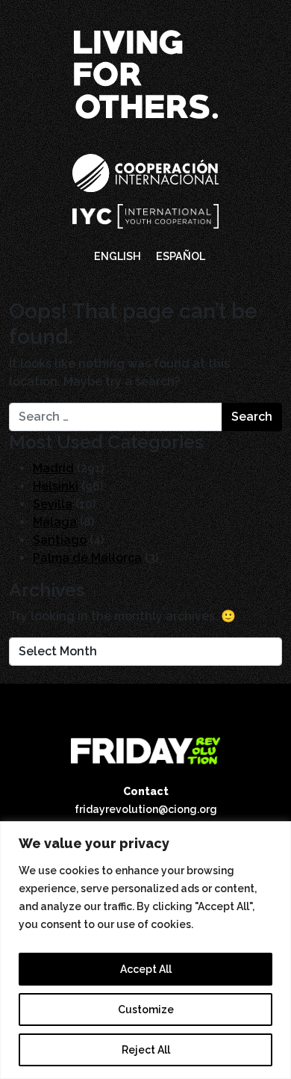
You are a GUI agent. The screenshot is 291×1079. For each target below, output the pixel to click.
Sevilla (52, 504)
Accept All (146, 969)
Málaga (55, 522)
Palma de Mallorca (87, 558)
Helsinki (55, 486)
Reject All (146, 1050)
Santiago (60, 540)
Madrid (53, 468)
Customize (146, 1009)
